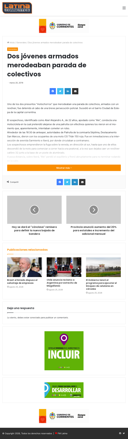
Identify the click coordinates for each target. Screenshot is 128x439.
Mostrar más (63, 167)
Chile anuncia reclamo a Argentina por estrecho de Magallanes (62, 282)
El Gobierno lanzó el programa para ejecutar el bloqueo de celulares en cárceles (101, 284)
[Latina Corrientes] (17, 8)
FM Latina (62, 433)
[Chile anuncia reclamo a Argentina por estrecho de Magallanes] (64, 267)
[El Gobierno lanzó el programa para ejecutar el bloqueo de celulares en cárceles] (103, 267)
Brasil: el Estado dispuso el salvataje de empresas (22, 281)
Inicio (12, 42)
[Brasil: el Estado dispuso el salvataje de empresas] (24, 267)
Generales (21, 42)
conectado (35, 317)
